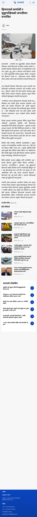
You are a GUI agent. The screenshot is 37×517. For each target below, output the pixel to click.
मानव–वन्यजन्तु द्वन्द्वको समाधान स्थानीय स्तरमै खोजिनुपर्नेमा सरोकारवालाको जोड (23, 269)
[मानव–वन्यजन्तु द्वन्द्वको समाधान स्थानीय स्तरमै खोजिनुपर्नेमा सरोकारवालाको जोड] (6, 272)
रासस (7, 25)
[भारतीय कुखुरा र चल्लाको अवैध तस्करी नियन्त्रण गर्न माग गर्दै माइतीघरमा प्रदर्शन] (6, 249)
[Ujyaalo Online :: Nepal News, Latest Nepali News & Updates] (18, 2)
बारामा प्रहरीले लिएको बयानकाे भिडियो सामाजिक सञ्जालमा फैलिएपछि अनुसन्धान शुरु (22, 258)
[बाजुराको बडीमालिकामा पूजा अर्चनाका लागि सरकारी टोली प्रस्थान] (6, 238)
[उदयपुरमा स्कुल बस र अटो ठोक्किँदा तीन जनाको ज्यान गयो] (6, 227)
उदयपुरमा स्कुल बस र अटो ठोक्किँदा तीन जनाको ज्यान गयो (24, 224)
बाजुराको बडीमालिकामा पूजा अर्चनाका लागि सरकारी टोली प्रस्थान (22, 236)
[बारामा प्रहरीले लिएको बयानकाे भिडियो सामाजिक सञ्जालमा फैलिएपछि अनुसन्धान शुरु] (6, 260)
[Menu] (3, 2)
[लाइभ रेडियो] (33, 3)
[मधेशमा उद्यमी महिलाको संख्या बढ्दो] (6, 216)
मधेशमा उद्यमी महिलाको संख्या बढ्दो (22, 213)
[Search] (30, 2)
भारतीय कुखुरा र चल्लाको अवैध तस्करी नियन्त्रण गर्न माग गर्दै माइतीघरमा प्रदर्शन (23, 247)
